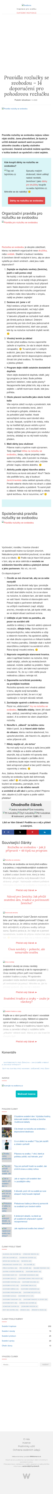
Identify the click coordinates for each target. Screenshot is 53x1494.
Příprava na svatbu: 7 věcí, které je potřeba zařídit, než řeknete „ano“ (29, 1155)
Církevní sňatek (31, 1254)
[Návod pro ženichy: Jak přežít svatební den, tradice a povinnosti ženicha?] (10, 912)
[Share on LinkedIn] (45, 832)
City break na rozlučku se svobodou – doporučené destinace (30, 1130)
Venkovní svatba (11, 1306)
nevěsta (18, 480)
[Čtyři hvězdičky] (26, 813)
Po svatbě (29, 1264)
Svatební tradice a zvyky (35, 1299)
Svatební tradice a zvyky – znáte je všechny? (26, 1000)
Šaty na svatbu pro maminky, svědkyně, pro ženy (26, 1069)
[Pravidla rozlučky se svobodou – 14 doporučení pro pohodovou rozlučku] (26, 119)
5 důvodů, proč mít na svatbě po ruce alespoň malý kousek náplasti (30, 1192)
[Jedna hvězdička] (18, 809)
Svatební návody (8, 1331)
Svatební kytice (11, 1285)
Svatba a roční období (13, 1271)
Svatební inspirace (26, 13)
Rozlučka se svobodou (13, 247)
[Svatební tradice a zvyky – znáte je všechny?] (12, 1011)
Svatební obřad (11, 1289)
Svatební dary (10, 1275)
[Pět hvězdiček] (42, 813)
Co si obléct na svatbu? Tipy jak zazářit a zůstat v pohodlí (31, 1142)
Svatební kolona (30, 1282)
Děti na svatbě (10, 1257)
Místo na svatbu (11, 1261)
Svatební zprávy (8, 1340)
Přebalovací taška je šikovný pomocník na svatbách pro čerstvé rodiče (31, 1205)
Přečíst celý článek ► (26, 890)
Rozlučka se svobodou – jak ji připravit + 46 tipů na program (26, 848)
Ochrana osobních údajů (26, 1450)
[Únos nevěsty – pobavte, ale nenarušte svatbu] (8, 962)
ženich (10, 480)
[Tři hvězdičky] (10, 813)
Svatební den (9, 1278)
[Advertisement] (26, 43)
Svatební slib (9, 1296)
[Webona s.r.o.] (26, 1476)
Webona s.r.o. (35, 1456)
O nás (26, 1439)
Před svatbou (10, 1268)
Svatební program (12, 1292)
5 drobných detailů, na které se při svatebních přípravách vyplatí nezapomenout (28, 1218)
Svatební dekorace (28, 1275)
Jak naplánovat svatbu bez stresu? (29, 1228)
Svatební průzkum (9, 1336)
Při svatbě (25, 1268)
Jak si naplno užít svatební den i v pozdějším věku (27, 1180)
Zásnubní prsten (29, 1306)
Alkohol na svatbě (12, 1254)
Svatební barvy (33, 1271)
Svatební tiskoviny (12, 1299)
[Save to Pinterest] (32, 832)
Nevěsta (26, 1261)
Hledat (45, 1364)
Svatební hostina (11, 1282)
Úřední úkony (7, 1345)
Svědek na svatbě (27, 1303)
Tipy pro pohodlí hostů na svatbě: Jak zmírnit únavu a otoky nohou (30, 1167)
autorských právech (30, 1466)
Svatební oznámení (30, 1289)
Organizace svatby (12, 1264)
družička (42, 250)
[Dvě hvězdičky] (36, 809)
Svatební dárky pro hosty (30, 1278)
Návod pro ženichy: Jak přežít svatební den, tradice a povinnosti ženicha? (26, 900)
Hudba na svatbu (28, 1257)
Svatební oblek (28, 1285)
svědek (10, 254)
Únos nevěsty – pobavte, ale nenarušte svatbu (26, 950)
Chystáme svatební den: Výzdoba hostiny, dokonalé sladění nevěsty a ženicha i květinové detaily (32, 1119)
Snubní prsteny (41, 1268)
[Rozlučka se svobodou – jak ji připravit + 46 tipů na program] (11, 860)
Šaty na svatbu (10, 1310)
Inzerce (26, 1442)
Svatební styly (25, 1296)
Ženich (25, 1310)
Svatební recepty (32, 1292)
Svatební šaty (10, 1303)
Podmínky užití (26, 1446)
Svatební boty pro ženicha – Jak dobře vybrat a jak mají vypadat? (25, 1064)
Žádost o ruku (39, 1310)
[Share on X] (20, 832)
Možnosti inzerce (26, 1094)
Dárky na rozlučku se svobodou (26, 200)
